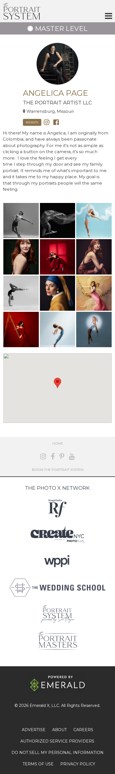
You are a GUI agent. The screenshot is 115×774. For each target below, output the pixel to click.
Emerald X (39, 705)
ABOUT (59, 729)
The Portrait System (21, 11)
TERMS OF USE (38, 763)
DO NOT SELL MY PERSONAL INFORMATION (57, 752)
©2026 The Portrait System (57, 469)
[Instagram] (46, 121)
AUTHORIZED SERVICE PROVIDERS (57, 741)
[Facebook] (56, 121)
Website (32, 122)
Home (57, 443)
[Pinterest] (62, 456)
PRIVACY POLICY (77, 763)
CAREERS (83, 729)
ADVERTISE (33, 729)
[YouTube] (72, 456)
